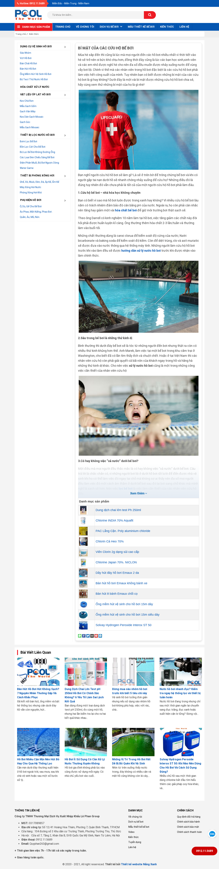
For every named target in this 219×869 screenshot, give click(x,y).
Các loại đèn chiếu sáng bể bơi (37, 157)
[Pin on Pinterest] (96, 635)
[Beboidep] (28, 14)
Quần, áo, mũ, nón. (30, 217)
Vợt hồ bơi (25, 58)
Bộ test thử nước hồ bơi (34, 79)
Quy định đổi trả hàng (188, 816)
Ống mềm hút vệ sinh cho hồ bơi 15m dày (124, 604)
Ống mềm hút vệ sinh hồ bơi (35, 74)
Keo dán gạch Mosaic (31, 116)
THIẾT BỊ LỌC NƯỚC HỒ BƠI (37, 134)
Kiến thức (167, 26)
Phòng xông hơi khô (31, 192)
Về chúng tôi (85, 26)
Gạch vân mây (27, 111)
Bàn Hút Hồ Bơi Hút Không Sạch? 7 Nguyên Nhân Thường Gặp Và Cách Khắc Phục (38, 693)
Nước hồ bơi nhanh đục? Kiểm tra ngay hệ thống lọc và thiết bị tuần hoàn (180, 693)
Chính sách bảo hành (188, 821)
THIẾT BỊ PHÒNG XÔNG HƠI (37, 175)
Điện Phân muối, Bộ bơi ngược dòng (39, 162)
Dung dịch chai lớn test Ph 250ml (118, 510)
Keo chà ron (27, 100)
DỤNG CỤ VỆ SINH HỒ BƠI (36, 46)
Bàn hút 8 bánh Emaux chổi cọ (117, 593)
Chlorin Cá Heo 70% (110, 541)
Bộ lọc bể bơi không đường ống (37, 152)
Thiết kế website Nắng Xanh (139, 864)
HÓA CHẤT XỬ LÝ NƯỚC (34, 86)
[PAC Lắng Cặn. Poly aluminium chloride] (83, 530)
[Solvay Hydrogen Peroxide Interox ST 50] (83, 625)
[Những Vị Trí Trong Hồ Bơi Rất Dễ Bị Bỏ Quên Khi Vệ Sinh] (133, 742)
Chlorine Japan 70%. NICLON (116, 562)
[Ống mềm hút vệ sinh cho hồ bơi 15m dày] (83, 604)
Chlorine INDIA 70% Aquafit (114, 520)
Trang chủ (62, 26)
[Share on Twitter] (88, 635)
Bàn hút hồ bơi (28, 68)
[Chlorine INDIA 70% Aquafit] (83, 520)
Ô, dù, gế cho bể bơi (31, 206)
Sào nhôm (25, 52)
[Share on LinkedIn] (100, 635)
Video (131, 832)
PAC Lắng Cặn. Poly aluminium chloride (123, 531)
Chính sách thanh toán (189, 832)
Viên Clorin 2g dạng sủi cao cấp (117, 552)
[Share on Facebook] (84, 635)
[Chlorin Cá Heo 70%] (83, 541)
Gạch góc (25, 122)
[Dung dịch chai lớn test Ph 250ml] (83, 510)
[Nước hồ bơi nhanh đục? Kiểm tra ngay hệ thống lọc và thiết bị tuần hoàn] (181, 672)
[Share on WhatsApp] (79, 635)
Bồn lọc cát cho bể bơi (32, 146)
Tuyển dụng (134, 842)
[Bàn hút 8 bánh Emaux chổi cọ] (83, 593)
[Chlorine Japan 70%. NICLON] (83, 562)
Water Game (27, 168)
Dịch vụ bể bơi (135, 821)
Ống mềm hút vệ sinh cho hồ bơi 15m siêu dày (127, 614)
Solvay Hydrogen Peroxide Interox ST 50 (123, 625)
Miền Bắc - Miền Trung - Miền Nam (70, 3)
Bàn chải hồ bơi (28, 63)
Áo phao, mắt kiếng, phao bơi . (36, 211)
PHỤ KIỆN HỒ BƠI (30, 200)
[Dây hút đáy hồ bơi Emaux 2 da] (83, 572)
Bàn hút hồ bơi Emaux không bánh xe (121, 583)
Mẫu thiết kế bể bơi (141, 26)
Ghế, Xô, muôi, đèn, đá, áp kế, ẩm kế (39, 182)
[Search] (150, 15)
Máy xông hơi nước (30, 187)
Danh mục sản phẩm (36, 26)
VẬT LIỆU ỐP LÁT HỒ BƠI (35, 94)
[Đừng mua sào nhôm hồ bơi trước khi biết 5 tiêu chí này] (133, 672)
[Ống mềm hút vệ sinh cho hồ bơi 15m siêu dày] (83, 614)
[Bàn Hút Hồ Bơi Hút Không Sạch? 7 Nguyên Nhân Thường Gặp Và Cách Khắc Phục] (38, 672)
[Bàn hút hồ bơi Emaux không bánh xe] (83, 583)
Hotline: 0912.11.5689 (32, 3)
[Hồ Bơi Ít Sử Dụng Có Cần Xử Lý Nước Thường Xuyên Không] (86, 742)
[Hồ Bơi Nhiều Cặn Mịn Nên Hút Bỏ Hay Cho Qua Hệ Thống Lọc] (38, 742)
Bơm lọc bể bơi (28, 141)
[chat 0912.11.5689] (212, 833)
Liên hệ (184, 26)
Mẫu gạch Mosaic (29, 127)
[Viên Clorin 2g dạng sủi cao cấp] (83, 551)
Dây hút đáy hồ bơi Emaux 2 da (117, 572)
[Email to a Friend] (92, 635)
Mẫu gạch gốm (28, 106)
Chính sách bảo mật (188, 826)
